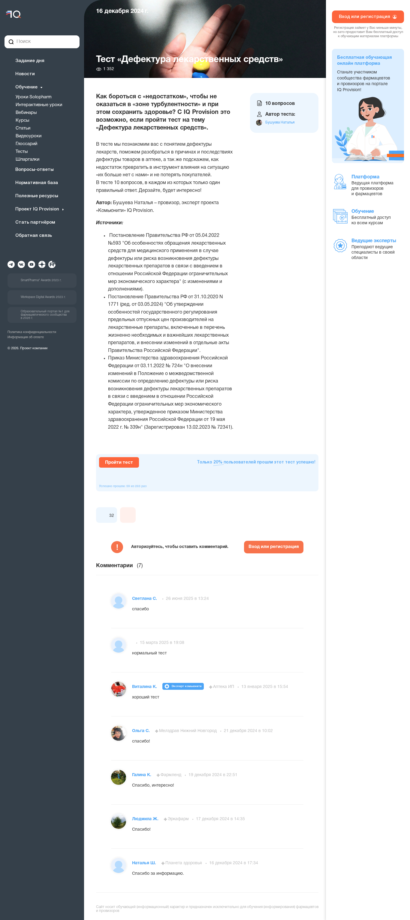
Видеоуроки (28, 136)
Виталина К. (145, 687)
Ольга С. (141, 731)
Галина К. (142, 775)
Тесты (22, 152)
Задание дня (29, 61)
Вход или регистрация (274, 547)
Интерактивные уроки (39, 105)
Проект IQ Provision (37, 209)
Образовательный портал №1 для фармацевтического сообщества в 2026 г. (45, 315)
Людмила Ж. (146, 819)
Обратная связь (33, 236)
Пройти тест (119, 462)
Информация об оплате (26, 337)
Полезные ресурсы (36, 196)
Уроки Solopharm (34, 97)
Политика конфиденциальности (32, 332)
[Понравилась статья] (104, 515)
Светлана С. (145, 599)
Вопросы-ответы (34, 170)
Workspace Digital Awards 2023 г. (43, 297)
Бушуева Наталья (279, 122)
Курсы (22, 120)
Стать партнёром (35, 222)
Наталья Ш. (144, 863)
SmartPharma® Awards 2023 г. (41, 280)
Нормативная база (36, 183)
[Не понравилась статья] (128, 515)
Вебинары (26, 113)
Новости (25, 74)
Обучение (26, 87)
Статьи (23, 128)
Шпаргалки (27, 159)
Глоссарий (26, 144)
